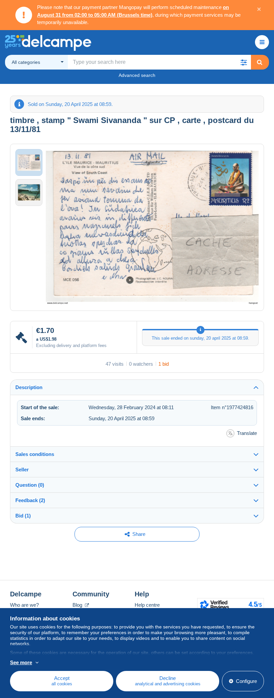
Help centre (147, 605)
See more (21, 662)
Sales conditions (34, 454)
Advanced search (137, 75)
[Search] (259, 62)
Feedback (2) (30, 500)
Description (28, 387)
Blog (78, 605)
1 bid (163, 364)
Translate (247, 433)
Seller (22, 469)
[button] (243, 62)
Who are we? (24, 605)
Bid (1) (23, 515)
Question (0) (29, 485)
